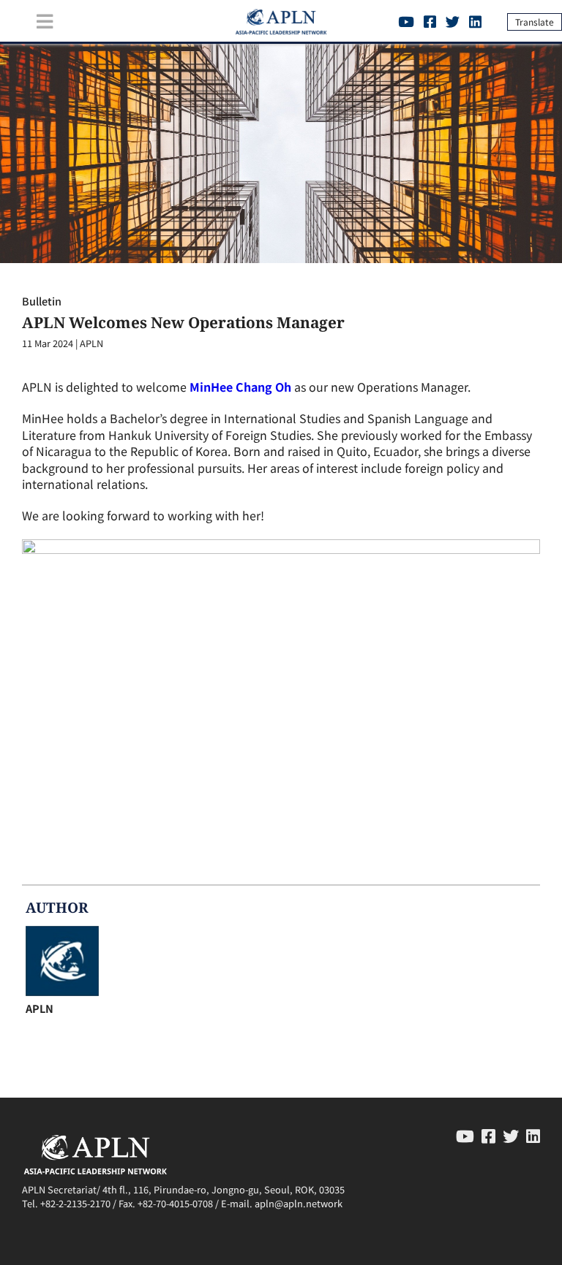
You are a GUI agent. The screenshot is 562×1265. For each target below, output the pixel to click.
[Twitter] (453, 21)
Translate (534, 21)
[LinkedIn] (475, 21)
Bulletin (41, 300)
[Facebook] (430, 21)
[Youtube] (406, 21)
